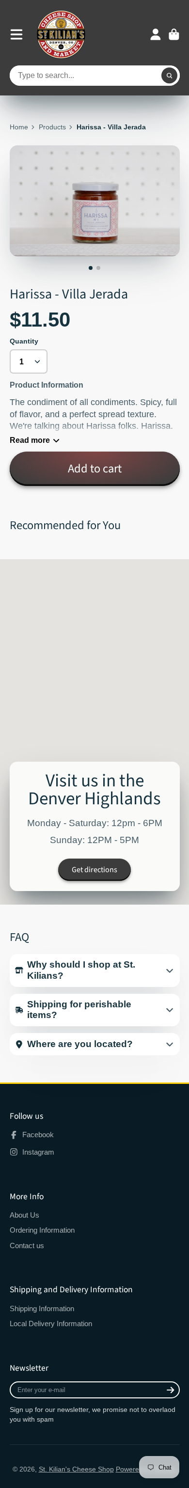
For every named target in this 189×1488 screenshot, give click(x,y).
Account (155, 34)
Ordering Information (42, 1230)
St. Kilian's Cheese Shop (76, 1469)
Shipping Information (42, 1308)
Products (52, 127)
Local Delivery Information (51, 1323)
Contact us (27, 1245)
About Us (24, 1215)
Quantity (24, 341)
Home (19, 127)
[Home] (61, 34)
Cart (174, 34)
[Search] (169, 75)
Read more (30, 440)
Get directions (94, 869)
